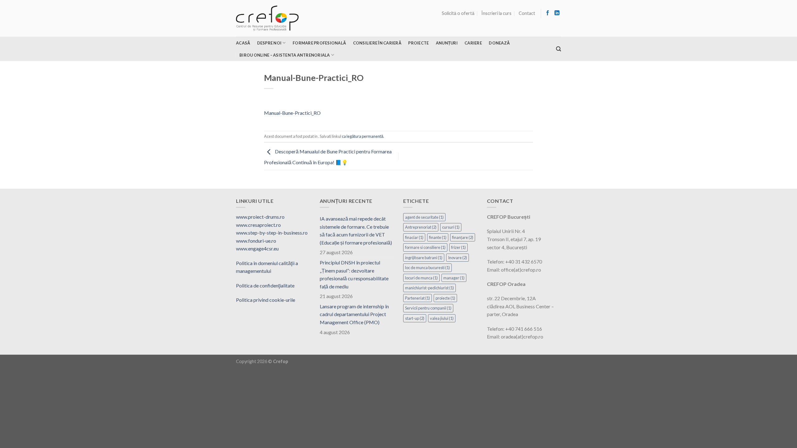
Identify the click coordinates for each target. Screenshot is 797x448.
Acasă (243, 42)
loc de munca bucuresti (427, 267)
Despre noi (269, 42)
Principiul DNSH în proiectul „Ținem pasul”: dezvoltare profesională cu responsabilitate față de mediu (354, 274)
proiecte (445, 298)
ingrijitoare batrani (423, 257)
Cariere (473, 42)
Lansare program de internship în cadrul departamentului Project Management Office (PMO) (354, 314)
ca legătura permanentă (362, 136)
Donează (499, 42)
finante (437, 237)
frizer (458, 247)
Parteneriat (417, 298)
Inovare (457, 257)
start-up (414, 318)
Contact (527, 13)
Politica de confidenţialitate (265, 285)
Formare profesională (319, 42)
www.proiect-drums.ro (260, 217)
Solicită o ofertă (458, 13)
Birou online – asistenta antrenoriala (284, 55)
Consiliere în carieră (377, 42)
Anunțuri (447, 42)
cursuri (451, 227)
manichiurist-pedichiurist (429, 287)
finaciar (414, 237)
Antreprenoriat (420, 227)
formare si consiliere (425, 247)
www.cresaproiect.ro (258, 225)
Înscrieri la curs (496, 13)
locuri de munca (421, 277)
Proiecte (418, 42)
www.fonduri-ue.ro (256, 241)
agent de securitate (424, 217)
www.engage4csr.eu (257, 248)
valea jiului (442, 318)
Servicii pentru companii (428, 308)
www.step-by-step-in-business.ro (272, 233)
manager (454, 277)
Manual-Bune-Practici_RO (292, 113)
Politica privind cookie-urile (265, 300)
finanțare (462, 237)
